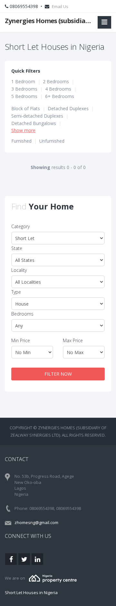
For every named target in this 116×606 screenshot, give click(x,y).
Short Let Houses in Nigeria (31, 592)
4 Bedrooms (58, 89)
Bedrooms (22, 314)
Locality (19, 270)
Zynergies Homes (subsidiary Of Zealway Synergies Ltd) (49, 20)
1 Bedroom (23, 81)
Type (16, 292)
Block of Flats (25, 108)
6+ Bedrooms (59, 96)
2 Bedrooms (56, 81)
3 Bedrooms (24, 89)
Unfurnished (51, 141)
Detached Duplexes (68, 108)
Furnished (21, 141)
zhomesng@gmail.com (36, 522)
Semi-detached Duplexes (37, 116)
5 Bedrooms (24, 96)
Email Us (60, 6)
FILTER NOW (58, 374)
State (16, 248)
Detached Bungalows (33, 123)
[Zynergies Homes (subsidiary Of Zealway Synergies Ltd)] (53, 578)
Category (20, 226)
